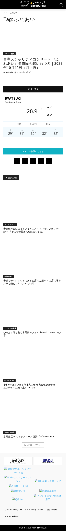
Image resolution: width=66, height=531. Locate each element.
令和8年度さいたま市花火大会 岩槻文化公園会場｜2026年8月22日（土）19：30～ (30, 386)
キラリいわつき (9, 72)
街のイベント (9, 380)
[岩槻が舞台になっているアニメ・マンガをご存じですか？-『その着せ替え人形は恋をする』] (33, 205)
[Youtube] (49, 161)
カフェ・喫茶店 (10, 328)
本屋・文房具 (9, 432)
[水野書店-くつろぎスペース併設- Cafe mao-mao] (33, 413)
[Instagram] (25, 161)
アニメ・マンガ (10, 224)
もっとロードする (32, 444)
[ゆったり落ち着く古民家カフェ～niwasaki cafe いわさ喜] (33, 309)
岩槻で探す (8, 276)
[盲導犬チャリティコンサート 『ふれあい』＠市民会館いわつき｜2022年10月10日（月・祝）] (33, 40)
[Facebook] (17, 161)
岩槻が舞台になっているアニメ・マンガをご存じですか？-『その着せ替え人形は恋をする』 (31, 230)
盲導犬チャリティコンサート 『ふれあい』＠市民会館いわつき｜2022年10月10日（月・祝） (32, 63)
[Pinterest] (33, 161)
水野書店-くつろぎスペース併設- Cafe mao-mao (29, 436)
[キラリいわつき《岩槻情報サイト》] (33, 4)
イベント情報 (9, 53)
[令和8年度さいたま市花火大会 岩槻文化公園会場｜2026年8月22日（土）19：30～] (33, 361)
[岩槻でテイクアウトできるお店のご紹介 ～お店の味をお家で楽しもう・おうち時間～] (33, 257)
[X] (41, 161)
